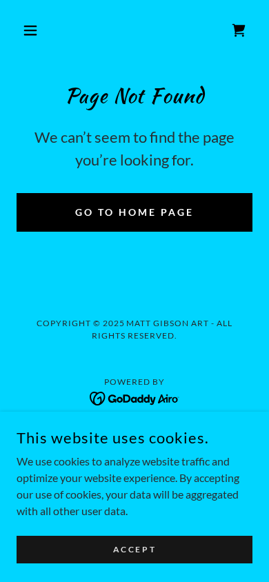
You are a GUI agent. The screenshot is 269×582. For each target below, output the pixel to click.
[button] (34, 30)
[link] (238, 30)
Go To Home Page (134, 212)
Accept (134, 549)
